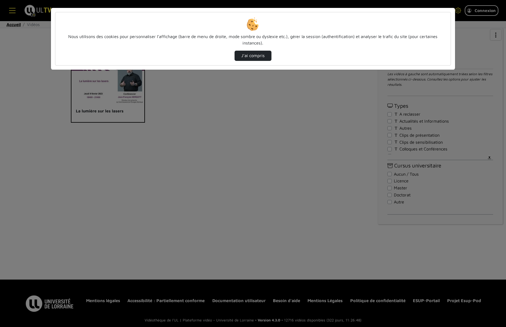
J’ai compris (253, 55)
